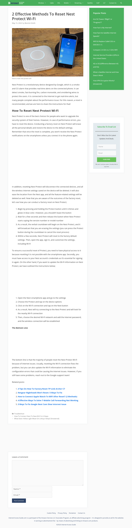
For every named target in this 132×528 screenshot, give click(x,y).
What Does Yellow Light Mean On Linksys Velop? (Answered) (36, 418)
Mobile (66, 3)
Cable (52, 3)
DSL (58, 3)
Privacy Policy (62, 513)
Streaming (78, 3)
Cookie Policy (51, 513)
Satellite (90, 3)
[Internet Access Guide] (17, 3)
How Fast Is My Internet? (102, 27)
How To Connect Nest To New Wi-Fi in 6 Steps (31, 416)
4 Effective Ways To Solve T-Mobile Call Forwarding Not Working (48, 400)
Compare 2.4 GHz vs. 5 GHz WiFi (105, 50)
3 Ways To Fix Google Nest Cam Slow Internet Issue (42, 404)
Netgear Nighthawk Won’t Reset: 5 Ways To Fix (40, 392)
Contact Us (112, 3)
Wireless (41, 3)
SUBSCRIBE (106, 159)
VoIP (97, 3)
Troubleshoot (19, 414)
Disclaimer (72, 513)
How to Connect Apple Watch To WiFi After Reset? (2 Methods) (47, 396)
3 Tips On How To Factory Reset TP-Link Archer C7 (41, 388)
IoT (104, 3)
